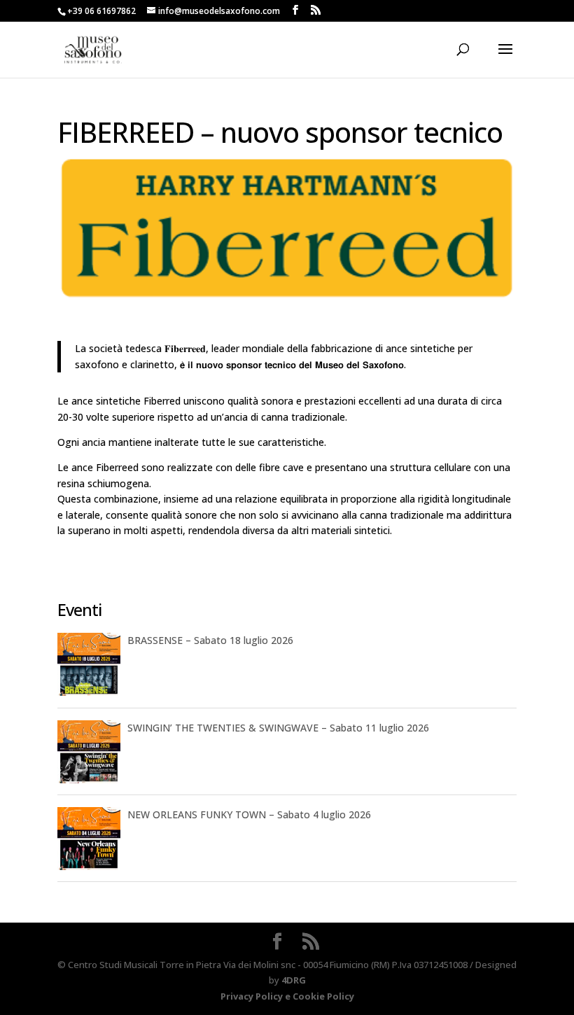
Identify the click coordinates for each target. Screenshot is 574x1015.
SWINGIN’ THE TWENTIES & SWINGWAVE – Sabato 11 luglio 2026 (278, 727)
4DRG (293, 980)
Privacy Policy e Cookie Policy (287, 996)
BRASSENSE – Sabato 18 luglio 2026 (210, 640)
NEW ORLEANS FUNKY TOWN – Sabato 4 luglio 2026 (249, 814)
